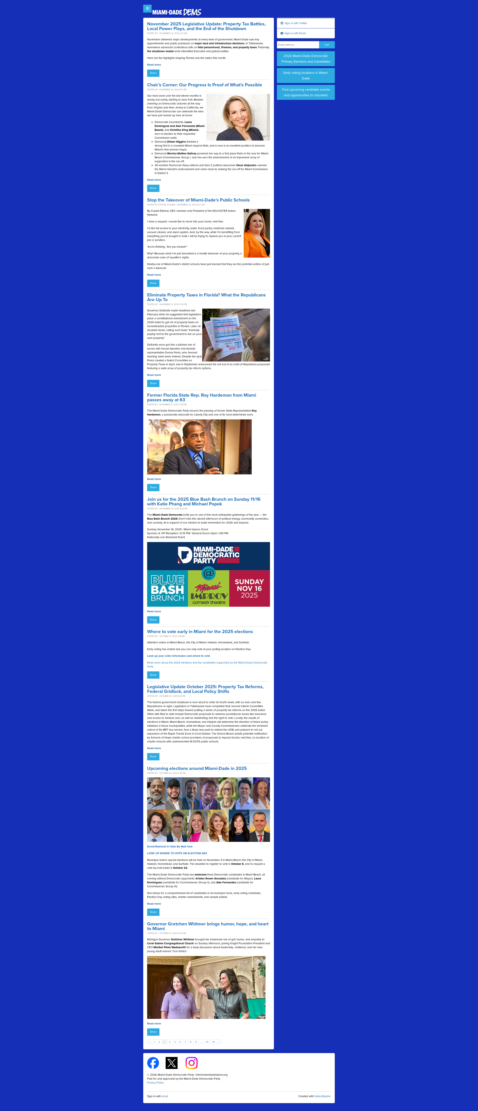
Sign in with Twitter (295, 23)
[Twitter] (175, 1062)
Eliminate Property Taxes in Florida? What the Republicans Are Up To (206, 297)
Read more (154, 64)
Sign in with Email (295, 33)
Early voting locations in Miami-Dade (305, 75)
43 (207, 1042)
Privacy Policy (155, 1082)
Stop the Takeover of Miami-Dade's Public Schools (198, 200)
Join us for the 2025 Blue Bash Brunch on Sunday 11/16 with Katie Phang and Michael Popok (203, 502)
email (165, 1096)
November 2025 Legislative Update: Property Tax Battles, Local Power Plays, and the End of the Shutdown (206, 26)
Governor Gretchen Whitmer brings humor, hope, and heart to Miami (208, 926)
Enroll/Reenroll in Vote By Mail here (170, 846)
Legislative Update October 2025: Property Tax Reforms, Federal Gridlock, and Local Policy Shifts (205, 689)
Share (153, 73)
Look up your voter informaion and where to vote (178, 656)
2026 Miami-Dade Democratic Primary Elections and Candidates (306, 59)
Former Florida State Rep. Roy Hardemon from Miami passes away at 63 (201, 398)
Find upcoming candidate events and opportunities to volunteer (306, 92)
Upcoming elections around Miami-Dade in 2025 (197, 768)
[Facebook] (156, 1062)
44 (213, 1042)
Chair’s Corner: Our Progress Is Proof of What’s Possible (204, 85)
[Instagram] (195, 1062)
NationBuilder (322, 1096)
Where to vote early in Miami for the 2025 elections (200, 631)
